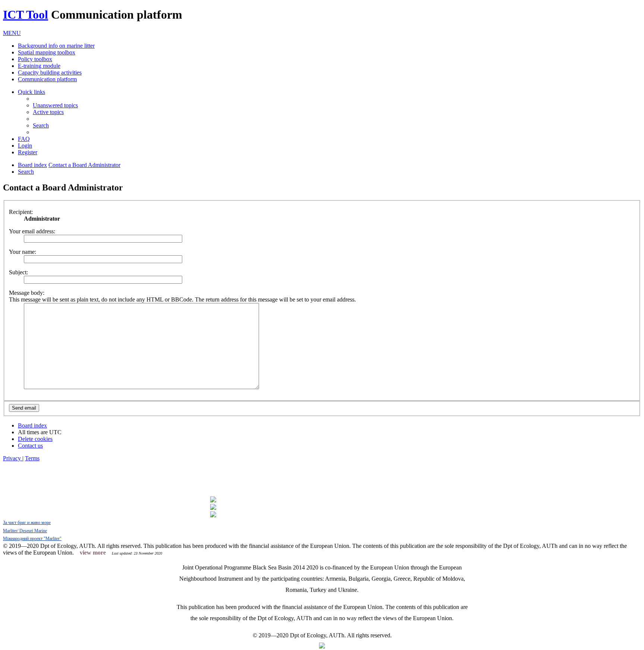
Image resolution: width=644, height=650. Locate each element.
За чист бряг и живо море (27, 522)
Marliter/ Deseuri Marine (25, 530)
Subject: (18, 272)
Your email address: (32, 231)
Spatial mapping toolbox (46, 52)
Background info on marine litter (56, 45)
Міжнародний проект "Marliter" (32, 538)
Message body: (26, 293)
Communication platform (47, 79)
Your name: (22, 252)
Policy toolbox (35, 59)
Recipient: (21, 212)
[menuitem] (55, 105)
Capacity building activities (50, 72)
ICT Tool (25, 14)
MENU (12, 33)
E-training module (39, 66)
